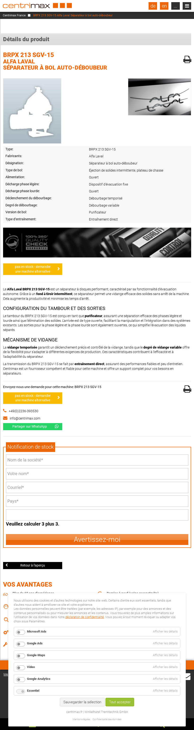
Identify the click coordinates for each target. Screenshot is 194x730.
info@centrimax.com (25, 418)
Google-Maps (36, 655)
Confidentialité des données (107, 719)
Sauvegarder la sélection (82, 702)
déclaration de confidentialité (84, 617)
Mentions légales (81, 719)
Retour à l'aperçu (32, 565)
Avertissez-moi (97, 539)
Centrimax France (14, 15)
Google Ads (35, 643)
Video (31, 667)
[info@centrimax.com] (186, 676)
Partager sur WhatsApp (29, 426)
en (164, 6)
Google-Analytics (38, 679)
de (152, 6)
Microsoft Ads (36, 631)
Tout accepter (120, 702)
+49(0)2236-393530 (23, 411)
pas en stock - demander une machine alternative (33, 269)
